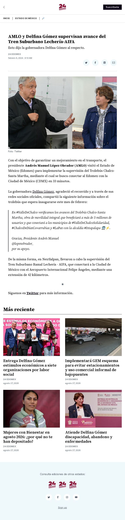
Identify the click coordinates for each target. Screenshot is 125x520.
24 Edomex (14, 54)
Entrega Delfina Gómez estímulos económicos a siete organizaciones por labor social (29, 367)
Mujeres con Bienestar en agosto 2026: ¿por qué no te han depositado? (27, 437)
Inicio (6, 18)
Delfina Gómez (43, 192)
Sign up (62, 507)
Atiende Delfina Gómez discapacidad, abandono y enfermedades (88, 437)
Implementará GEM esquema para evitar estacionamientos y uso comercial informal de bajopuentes (92, 367)
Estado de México (26, 18)
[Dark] (4, 7)
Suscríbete (112, 7)
